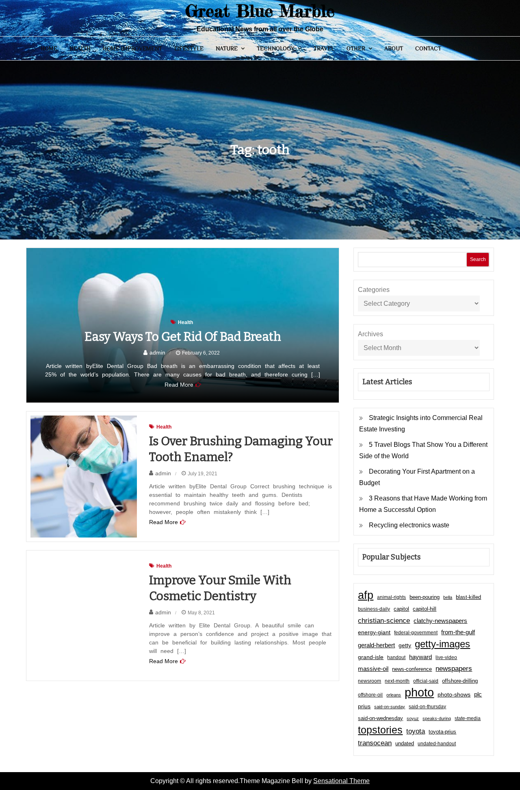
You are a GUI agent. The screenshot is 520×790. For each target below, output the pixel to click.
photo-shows (454, 695)
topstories (380, 730)
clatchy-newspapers (440, 620)
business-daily (374, 609)
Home (49, 48)
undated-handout (437, 743)
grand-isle (371, 657)
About (393, 48)
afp (365, 595)
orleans (393, 694)
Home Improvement (132, 48)
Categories (374, 289)
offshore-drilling (460, 681)
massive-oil (373, 668)
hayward (420, 656)
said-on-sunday (389, 706)
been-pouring (425, 597)
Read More (179, 384)
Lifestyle (189, 48)
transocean (375, 743)
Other (356, 48)
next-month (397, 681)
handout (396, 657)
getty (405, 645)
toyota (415, 731)
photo (419, 692)
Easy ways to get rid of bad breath (182, 336)
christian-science (384, 620)
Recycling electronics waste (409, 525)
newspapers (454, 668)
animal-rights (391, 597)
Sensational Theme (341, 780)
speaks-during (436, 718)
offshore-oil (370, 695)
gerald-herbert (376, 645)
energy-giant (374, 632)
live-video (446, 657)
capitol (401, 609)
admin (157, 352)
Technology (276, 48)
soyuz (413, 718)
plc (478, 694)
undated (404, 743)
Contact (428, 48)
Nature (227, 48)
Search (478, 259)
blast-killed (468, 597)
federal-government (416, 632)
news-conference (412, 669)
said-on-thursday (427, 706)
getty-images (442, 644)
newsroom (369, 681)
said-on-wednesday (380, 718)
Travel (324, 48)
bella (447, 597)
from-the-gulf (458, 632)
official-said (425, 681)
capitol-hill (424, 609)
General (466, 48)
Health (80, 48)
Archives (370, 334)
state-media (468, 718)
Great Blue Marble (260, 10)
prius (364, 706)
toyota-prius (442, 732)
